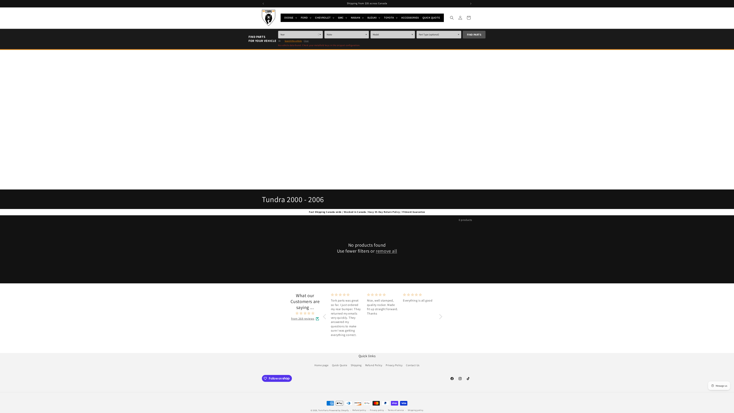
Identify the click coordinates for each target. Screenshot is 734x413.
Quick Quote (339, 365)
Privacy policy (377, 410)
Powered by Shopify (339, 410)
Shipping (356, 365)
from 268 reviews (302, 319)
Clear (306, 40)
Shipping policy (416, 410)
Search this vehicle (293, 40)
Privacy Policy (394, 365)
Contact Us (413, 365)
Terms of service (396, 410)
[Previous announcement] (263, 3)
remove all (386, 251)
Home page (321, 365)
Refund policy (359, 410)
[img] (305, 313)
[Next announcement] (471, 3)
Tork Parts (323, 410)
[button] (452, 18)
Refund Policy (373, 365)
